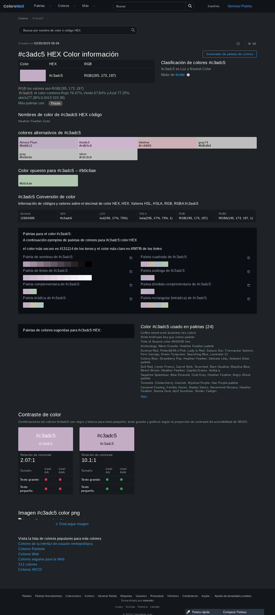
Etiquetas (126, 596)
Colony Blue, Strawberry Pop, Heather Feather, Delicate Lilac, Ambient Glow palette (195, 360)
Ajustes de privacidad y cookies (233, 596)
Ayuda (205, 596)
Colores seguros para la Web (41, 559)
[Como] (238, 44)
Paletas (39, 6)
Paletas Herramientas (48, 596)
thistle (180, 75)
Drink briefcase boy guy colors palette (167, 337)
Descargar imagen (73, 524)
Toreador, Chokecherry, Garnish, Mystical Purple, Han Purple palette (189, 382)
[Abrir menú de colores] (74, 6)
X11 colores (27, 564)
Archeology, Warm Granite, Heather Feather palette (177, 346)
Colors (13, 6)
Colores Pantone (31, 549)
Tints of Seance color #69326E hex (166, 341)
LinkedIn (155, 607)
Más (144, 396)
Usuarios (141, 596)
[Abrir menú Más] (50, 6)
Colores (64, 6)
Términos (173, 596)
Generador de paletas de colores (229, 54)
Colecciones (73, 596)
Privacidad (156, 596)
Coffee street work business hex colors (168, 332)
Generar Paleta (240, 6)
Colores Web (28, 554)
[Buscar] (189, 6)
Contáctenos (190, 596)
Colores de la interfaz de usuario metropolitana (55, 544)
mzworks (148, 600)
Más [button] (85, 6)
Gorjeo (119, 607)
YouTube (130, 607)
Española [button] (213, 6)
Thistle (55, 103)
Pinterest (143, 607)
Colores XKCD (30, 569)
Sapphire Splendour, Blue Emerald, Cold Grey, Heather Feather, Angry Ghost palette (195, 376)
